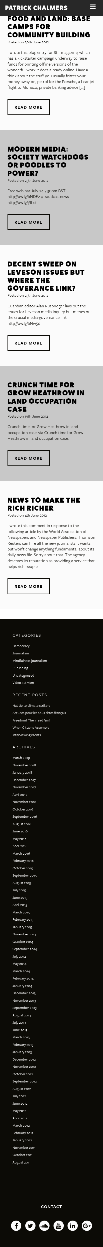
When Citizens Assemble (30, 727)
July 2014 (19, 956)
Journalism (20, 653)
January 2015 (22, 926)
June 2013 (19, 1029)
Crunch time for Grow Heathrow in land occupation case (46, 397)
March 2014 (21, 971)
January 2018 (22, 772)
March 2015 (21, 912)
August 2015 (21, 882)
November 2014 (24, 934)
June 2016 (20, 831)
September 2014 (24, 948)
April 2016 (20, 845)
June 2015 (19, 897)
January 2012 (22, 1140)
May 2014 (19, 963)
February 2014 (23, 978)
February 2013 (22, 1044)
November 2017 (24, 787)
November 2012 (24, 1066)
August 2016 (21, 823)
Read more (28, 107)
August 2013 (21, 1015)
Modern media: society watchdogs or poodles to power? (48, 161)
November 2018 (24, 765)
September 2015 (24, 875)
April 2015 (19, 904)
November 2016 (24, 801)
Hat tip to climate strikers (31, 705)
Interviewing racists (26, 734)
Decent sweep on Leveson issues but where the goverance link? (46, 276)
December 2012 (24, 1059)
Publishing (20, 667)
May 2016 (19, 838)
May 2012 (19, 1110)
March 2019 (21, 757)
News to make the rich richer (44, 504)
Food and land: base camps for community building (49, 26)
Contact (51, 1206)
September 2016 (24, 816)
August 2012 (21, 1088)
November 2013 (24, 1000)
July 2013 (19, 1022)
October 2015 (22, 868)
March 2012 (21, 1125)
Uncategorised (23, 675)
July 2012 (19, 1095)
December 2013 (24, 992)
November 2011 (24, 1147)
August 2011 (21, 1162)
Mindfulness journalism (29, 660)
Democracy (21, 645)
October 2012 (22, 1073)
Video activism (23, 682)
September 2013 (24, 1007)
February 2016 (23, 860)
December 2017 (24, 779)
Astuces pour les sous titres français (39, 712)
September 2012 (24, 1081)
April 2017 (19, 794)
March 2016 (21, 853)
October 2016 (22, 809)
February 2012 (23, 1132)
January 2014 (22, 985)
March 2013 (21, 1037)
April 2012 (19, 1118)
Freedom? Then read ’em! (31, 720)
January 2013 (22, 1051)
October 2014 (22, 941)
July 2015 (19, 889)
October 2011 (22, 1154)
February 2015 (22, 919)
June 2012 (20, 1103)
